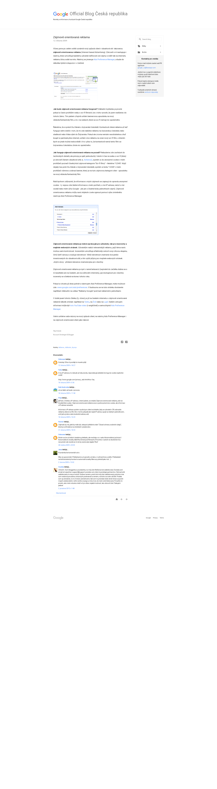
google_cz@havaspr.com (147, 68)
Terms (162, 518)
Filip (60, 398)
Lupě (106, 302)
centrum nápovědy (151, 92)
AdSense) (88, 160)
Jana (60, 449)
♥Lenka (61, 467)
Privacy (155, 518)
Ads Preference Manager (104, 59)
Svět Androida (63, 387)
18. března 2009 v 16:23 (66, 417)
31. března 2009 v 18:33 (66, 430)
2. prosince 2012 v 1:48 (66, 488)
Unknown (62, 359)
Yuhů (60, 370)
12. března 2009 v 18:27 (66, 365)
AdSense (62, 347)
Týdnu (87, 302)
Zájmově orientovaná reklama (71, 37)
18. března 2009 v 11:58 (66, 393)
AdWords (68, 347)
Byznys (74, 347)
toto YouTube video (78, 305)
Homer (61, 422)
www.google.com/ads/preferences (72, 287)
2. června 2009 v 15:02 (66, 462)
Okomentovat (61, 493)
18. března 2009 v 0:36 (66, 382)
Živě (94, 302)
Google (148, 518)
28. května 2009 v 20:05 (66, 445)
